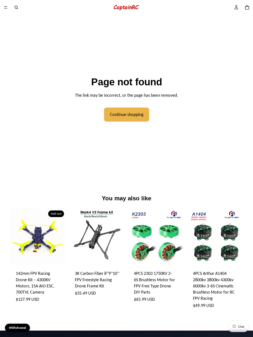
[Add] (176, 257)
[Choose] (117, 257)
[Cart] (247, 7)
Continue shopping (126, 114)
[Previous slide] (15, 236)
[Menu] (5, 7)
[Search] (16, 7)
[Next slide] (60, 236)
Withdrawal (17, 328)
